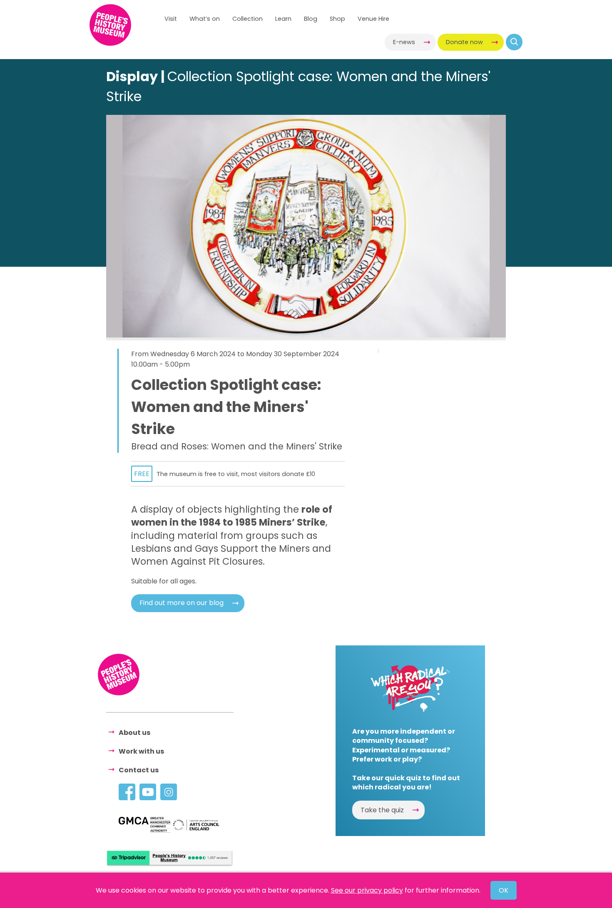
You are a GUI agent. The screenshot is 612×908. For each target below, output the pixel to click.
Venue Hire (373, 19)
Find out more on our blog (181, 603)
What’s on (204, 19)
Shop (337, 19)
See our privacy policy (367, 890)
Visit (170, 19)
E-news (404, 42)
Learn (283, 19)
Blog (310, 19)
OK (503, 890)
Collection (247, 19)
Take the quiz (382, 810)
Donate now (464, 42)
